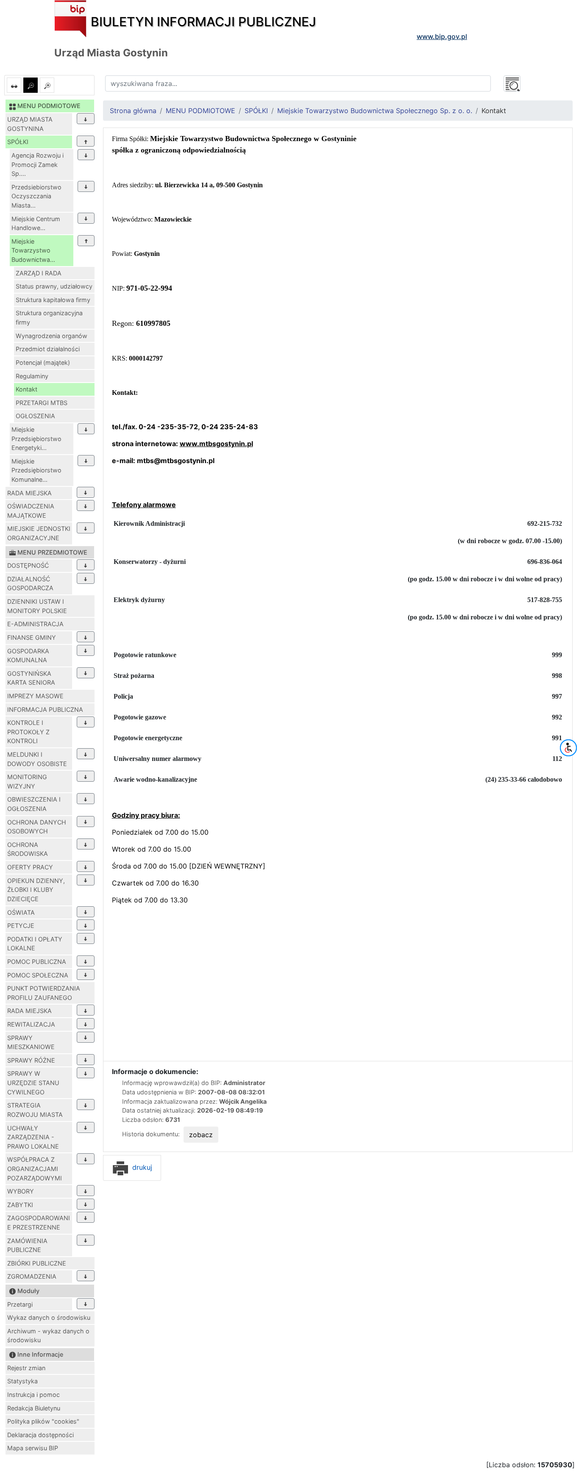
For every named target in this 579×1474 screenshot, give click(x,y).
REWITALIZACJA (31, 1024)
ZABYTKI (20, 1204)
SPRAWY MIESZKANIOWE (31, 1042)
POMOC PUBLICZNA (36, 961)
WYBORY (20, 1191)
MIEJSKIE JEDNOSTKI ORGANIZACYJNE (38, 533)
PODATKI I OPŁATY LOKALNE (34, 943)
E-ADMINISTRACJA (35, 623)
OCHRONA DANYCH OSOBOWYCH (36, 827)
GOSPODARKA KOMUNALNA (28, 655)
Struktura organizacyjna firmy (49, 317)
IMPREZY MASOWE (35, 696)
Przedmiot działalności (48, 349)
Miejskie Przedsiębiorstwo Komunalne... (36, 470)
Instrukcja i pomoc (33, 1394)
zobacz (201, 1134)
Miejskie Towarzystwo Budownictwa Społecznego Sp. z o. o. (374, 110)
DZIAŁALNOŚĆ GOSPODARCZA (30, 583)
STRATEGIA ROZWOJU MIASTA (35, 1110)
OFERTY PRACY (30, 867)
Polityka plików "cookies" (43, 1421)
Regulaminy (32, 376)
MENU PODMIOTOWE (200, 110)
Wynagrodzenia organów (51, 335)
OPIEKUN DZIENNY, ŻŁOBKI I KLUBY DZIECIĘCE (36, 889)
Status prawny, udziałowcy (54, 286)
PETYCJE (20, 925)
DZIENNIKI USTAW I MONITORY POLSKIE (37, 606)
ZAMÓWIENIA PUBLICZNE (27, 1245)
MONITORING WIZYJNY (27, 781)
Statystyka (22, 1381)
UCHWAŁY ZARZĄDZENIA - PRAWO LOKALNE (33, 1137)
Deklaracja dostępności (40, 1434)
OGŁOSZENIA (35, 415)
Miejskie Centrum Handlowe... (35, 223)
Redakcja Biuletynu (33, 1408)
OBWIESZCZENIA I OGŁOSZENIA (34, 804)
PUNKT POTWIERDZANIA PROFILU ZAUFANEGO (43, 993)
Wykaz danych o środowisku (48, 1317)
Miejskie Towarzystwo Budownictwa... (33, 250)
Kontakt (26, 389)
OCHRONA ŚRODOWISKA (27, 849)
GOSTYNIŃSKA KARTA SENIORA (31, 678)
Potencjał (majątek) (43, 362)
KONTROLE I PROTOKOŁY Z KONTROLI (28, 731)
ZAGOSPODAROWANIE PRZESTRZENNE (38, 1222)
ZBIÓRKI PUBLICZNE (36, 1263)
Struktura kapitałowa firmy (53, 299)
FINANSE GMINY (31, 637)
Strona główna (133, 110)
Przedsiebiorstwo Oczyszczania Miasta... (36, 196)
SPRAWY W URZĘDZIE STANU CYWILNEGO (33, 1082)
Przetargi (20, 1304)
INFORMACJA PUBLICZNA (45, 709)
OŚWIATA (21, 912)
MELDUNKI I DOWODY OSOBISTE (37, 759)
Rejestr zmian (26, 1367)
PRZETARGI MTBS (41, 402)
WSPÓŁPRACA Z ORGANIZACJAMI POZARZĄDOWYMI (34, 1168)
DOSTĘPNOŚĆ (28, 565)
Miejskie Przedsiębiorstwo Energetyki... (36, 438)
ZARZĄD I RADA (38, 273)
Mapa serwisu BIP (32, 1448)
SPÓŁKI (17, 141)
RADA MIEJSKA (29, 493)
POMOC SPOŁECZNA (37, 975)
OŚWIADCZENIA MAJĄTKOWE (30, 510)
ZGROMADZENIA (31, 1276)
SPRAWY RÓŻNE (31, 1060)
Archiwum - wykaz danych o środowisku (48, 1335)
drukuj (141, 1167)
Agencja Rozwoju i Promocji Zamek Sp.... (37, 164)
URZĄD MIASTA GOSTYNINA (30, 124)
